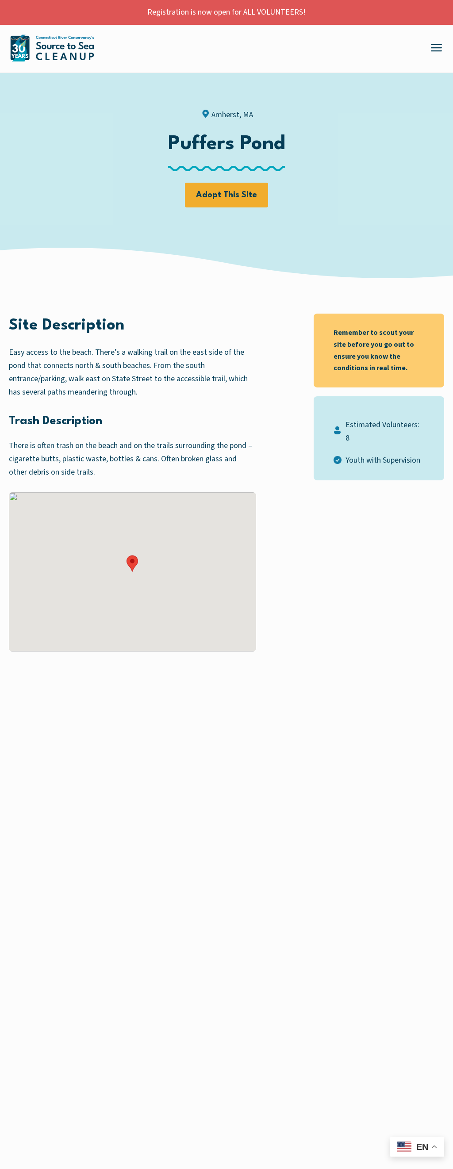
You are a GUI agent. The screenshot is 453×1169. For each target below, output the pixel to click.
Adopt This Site (226, 195)
